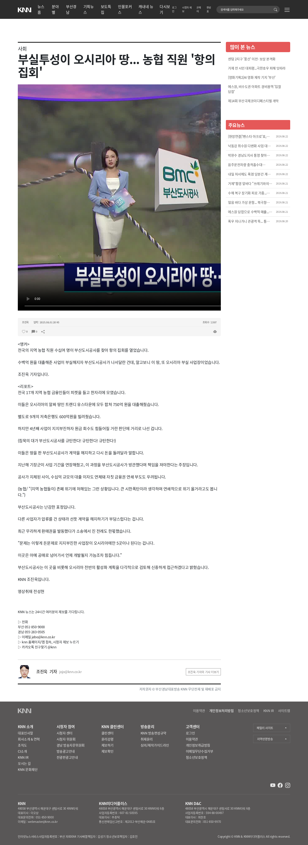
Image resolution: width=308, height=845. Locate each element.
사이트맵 (284, 710)
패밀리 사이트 (265, 728)
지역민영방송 (265, 739)
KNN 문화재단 (28, 769)
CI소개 (22, 751)
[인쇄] (215, 331)
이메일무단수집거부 (199, 751)
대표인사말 (25, 732)
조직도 (22, 745)
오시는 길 (24, 763)
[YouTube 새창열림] (273, 784)
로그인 (174, 9)
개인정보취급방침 (198, 745)
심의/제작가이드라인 (155, 745)
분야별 (55, 9)
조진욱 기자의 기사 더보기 (203, 672)
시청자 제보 (187, 9)
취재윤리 (147, 739)
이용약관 (199, 710)
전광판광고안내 (67, 757)
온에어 (199, 9)
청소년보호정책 (248, 710)
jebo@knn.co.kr (43, 636)
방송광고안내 (66, 751)
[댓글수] (33, 331)
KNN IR (268, 710)
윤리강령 (107, 739)
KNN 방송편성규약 (153, 732)
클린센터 (107, 732)
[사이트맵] (287, 10)
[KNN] (24, 9)
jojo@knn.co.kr (70, 671)
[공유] (43, 331)
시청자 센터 (64, 732)
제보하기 (107, 745)
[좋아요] (23, 331)
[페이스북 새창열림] (280, 784)
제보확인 (107, 751)
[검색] (276, 9)
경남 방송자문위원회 (71, 745)
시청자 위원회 (66, 739)
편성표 (209, 9)
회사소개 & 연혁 (29, 739)
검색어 (218, 7)
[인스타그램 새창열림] (287, 784)
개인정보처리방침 (221, 710)
